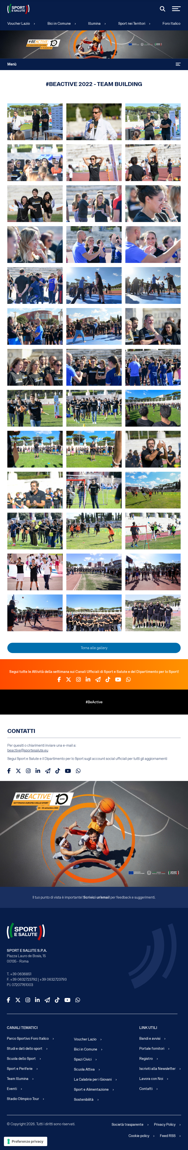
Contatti (146, 1089)
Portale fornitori (151, 1048)
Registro (146, 1058)
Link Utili (148, 1028)
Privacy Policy (165, 1124)
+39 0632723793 (53, 979)
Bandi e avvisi (149, 1038)
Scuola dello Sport (21, 1058)
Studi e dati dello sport (24, 1048)
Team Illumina (17, 1078)
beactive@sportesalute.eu (27, 750)
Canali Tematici (22, 1028)
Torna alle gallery (94, 648)
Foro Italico (171, 23)
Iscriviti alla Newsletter (157, 1068)
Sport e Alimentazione (91, 1089)
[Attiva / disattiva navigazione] (178, 64)
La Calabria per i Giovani (93, 1079)
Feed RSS (168, 1136)
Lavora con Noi (151, 1078)
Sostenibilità (84, 1099)
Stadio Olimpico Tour (23, 1099)
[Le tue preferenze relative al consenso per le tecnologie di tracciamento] (25, 1141)
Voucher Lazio (18, 23)
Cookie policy (139, 1136)
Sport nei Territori (131, 23)
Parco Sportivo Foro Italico (28, 1038)
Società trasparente (127, 1124)
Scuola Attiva (84, 1069)
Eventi (12, 1089)
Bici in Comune (59, 23)
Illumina (94, 23)
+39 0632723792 (23, 979)
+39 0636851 (20, 974)
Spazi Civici (83, 1059)
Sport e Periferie (20, 1068)
